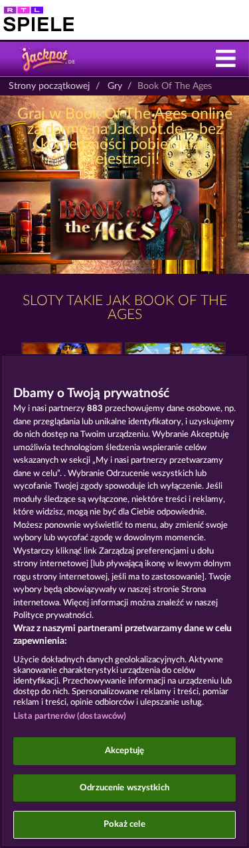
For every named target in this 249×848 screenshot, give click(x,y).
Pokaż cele (124, 824)
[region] (124, 601)
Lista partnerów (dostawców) (70, 716)
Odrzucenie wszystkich (124, 788)
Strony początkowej (49, 86)
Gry (115, 86)
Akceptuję (124, 751)
